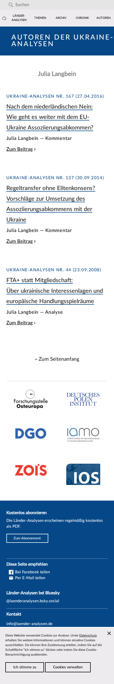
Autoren (104, 17)
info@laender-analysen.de (29, 624)
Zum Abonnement (27, 538)
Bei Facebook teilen (32, 572)
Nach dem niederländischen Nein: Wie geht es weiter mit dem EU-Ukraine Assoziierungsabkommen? (49, 117)
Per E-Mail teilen (29, 578)
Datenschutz (88, 635)
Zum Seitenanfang (59, 359)
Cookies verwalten (68, 667)
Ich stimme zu (24, 667)
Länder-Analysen (19, 17)
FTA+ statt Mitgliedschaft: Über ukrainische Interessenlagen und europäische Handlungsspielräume (54, 290)
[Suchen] (10, 5)
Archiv (61, 17)
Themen (40, 17)
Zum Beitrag (19, 149)
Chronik (82, 17)
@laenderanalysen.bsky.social (32, 601)
